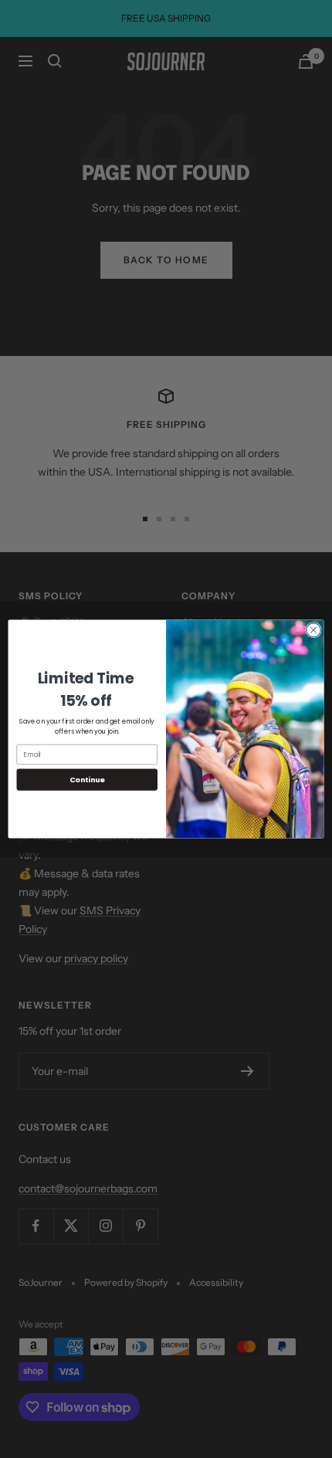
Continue (87, 780)
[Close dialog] (313, 630)
